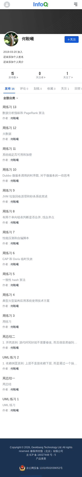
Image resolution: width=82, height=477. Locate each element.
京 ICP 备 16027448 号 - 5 (41, 454)
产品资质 (41, 458)
